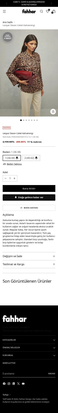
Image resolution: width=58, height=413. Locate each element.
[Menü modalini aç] (4, 11)
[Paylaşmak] (53, 111)
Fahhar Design (25, 399)
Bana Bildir (29, 188)
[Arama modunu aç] (41, 11)
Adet (5, 172)
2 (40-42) (29, 158)
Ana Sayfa (7, 22)
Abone (51, 373)
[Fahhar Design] (29, 11)
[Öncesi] (6, 3)
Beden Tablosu (14, 164)
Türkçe (5, 394)
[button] (29, 197)
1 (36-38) (10, 158)
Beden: (12, 152)
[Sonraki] (51, 3)
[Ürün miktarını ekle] (14, 178)
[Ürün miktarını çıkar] (5, 178)
